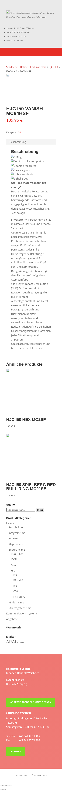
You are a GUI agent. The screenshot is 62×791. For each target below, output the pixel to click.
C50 (15, 591)
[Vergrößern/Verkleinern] (11, 785)
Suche (40, 509)
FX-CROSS (19, 597)
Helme (24, 67)
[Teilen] (4, 785)
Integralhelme (17, 533)
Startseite (12, 67)
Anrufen (15, 751)
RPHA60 (18, 580)
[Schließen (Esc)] (1, 785)
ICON (14, 559)
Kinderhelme (16, 602)
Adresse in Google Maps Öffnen (30, 702)
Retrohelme (16, 527)
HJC (51, 67)
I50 (57, 67)
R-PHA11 (20, 643)
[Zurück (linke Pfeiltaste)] (1, 789)
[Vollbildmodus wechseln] (7, 785)
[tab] (31, 142)
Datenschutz (39, 775)
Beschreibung (18, 142)
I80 (15, 586)
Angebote (12, 619)
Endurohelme (38, 67)
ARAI (13, 565)
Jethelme (14, 538)
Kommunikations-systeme (22, 613)
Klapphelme (16, 544)
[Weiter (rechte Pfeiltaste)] (4, 789)
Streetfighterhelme (20, 608)
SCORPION (17, 554)
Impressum (22, 775)
